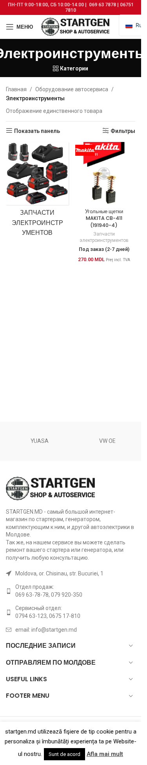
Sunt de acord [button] (64, 754)
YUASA (40, 441)
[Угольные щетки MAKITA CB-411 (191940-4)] (104, 173)
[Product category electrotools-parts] (37, 191)
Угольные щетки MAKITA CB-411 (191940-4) (104, 218)
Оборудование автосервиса (71, 89)
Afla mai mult (105, 754)
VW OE (107, 441)
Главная (16, 89)
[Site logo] (76, 26)
